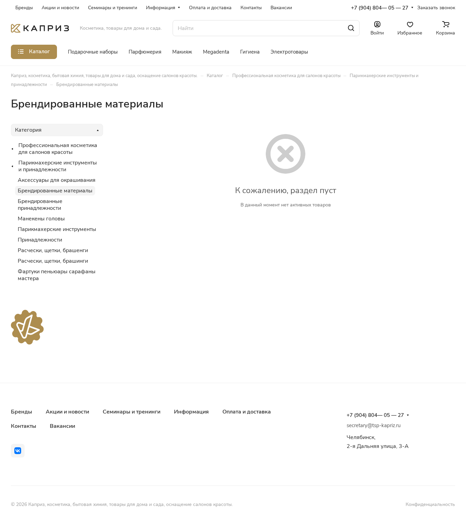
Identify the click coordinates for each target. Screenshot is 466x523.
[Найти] (351, 28)
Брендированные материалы (55, 190)
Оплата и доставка (246, 412)
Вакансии (62, 426)
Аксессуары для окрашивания (57, 180)
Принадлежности (40, 240)
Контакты (23, 426)
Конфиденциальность (430, 504)
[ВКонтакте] (18, 450)
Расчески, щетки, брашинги (53, 261)
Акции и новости (67, 412)
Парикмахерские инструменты (57, 229)
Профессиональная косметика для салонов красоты (57, 149)
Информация (191, 412)
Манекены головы (41, 218)
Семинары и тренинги (131, 412)
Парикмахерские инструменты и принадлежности (57, 166)
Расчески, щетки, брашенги (53, 250)
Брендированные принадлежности (40, 205)
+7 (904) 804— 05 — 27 (379, 8)
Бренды (21, 412)
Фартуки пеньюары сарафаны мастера (57, 275)
